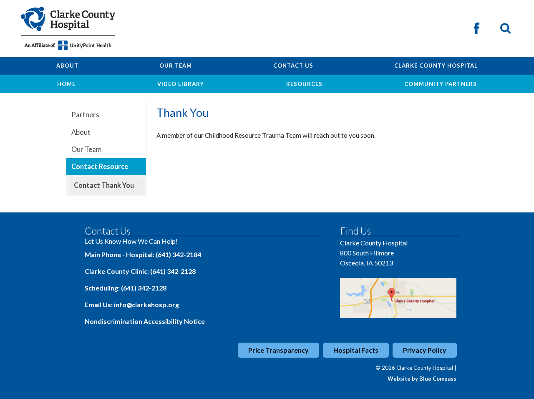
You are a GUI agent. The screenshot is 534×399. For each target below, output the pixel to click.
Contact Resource (99, 166)
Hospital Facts (355, 350)
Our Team (86, 149)
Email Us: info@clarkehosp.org (132, 304)
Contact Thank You (104, 185)
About (81, 132)
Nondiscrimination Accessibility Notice (145, 321)
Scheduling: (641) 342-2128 (125, 288)
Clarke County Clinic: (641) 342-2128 (140, 271)
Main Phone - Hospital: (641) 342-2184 (143, 254)
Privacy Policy (424, 350)
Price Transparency (278, 350)
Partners (85, 115)
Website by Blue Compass (422, 378)
